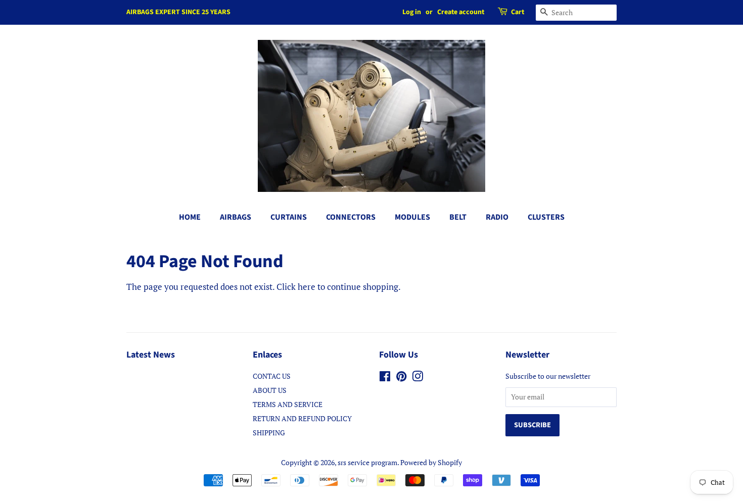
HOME (190, 217)
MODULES (412, 217)
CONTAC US (272, 376)
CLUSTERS (546, 217)
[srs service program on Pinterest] (401, 378)
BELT (458, 217)
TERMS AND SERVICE (287, 404)
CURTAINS (288, 217)
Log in (411, 12)
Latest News (150, 354)
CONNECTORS (351, 217)
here (306, 286)
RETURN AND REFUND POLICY (302, 418)
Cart (517, 12)
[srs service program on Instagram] (417, 378)
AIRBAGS (235, 217)
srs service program (367, 462)
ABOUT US (270, 390)
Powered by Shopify (431, 462)
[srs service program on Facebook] (385, 378)
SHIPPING (269, 432)
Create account (460, 12)
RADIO (497, 217)
